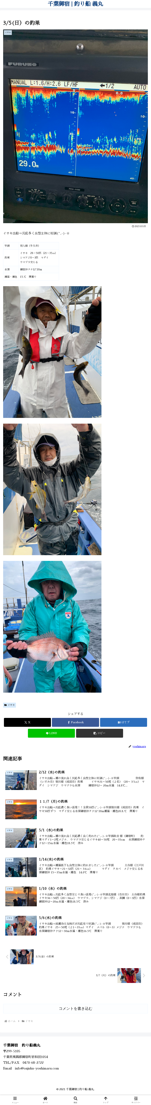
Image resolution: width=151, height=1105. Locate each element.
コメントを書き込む (75, 1008)
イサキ (11, 705)
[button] (99, 733)
